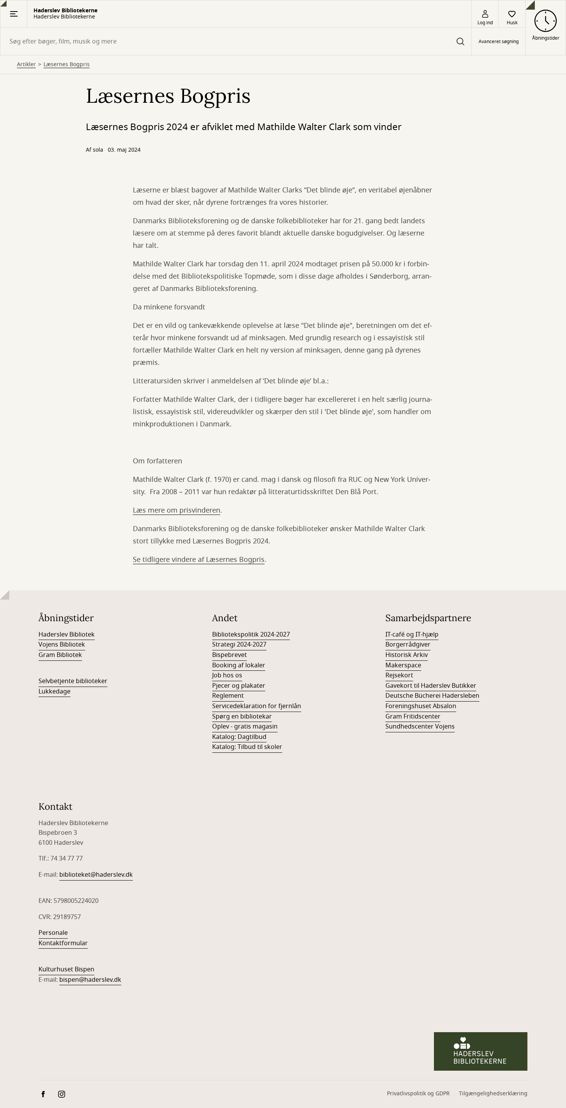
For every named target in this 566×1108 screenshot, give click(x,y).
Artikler (26, 65)
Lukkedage (54, 691)
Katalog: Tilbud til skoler (247, 747)
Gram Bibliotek (60, 655)
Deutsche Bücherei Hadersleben (432, 695)
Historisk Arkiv (406, 655)
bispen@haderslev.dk (90, 979)
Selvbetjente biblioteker (73, 681)
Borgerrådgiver (407, 644)
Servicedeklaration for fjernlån (256, 706)
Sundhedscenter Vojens (420, 726)
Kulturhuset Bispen (66, 969)
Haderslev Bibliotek (67, 634)
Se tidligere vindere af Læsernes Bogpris (199, 560)
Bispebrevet (229, 655)
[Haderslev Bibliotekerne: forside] (480, 1051)
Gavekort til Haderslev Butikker (430, 685)
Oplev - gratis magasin (245, 726)
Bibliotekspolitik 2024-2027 (251, 634)
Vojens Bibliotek (62, 644)
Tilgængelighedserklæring (493, 1094)
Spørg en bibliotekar (242, 716)
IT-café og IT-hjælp (412, 634)
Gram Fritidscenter (412, 716)
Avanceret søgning (499, 41)
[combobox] (235, 41)
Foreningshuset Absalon (420, 706)
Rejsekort (399, 675)
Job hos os (227, 675)
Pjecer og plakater (238, 685)
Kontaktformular (63, 943)
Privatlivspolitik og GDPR (418, 1094)
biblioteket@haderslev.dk (96, 874)
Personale (53, 933)
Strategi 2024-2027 (239, 644)
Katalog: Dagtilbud (239, 737)
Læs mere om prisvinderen (176, 510)
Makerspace (403, 665)
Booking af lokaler (238, 665)
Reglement (228, 695)
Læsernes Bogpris (67, 65)
